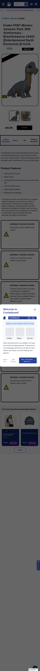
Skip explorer (13, 360)
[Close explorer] (35, 309)
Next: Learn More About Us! (27, 360)
